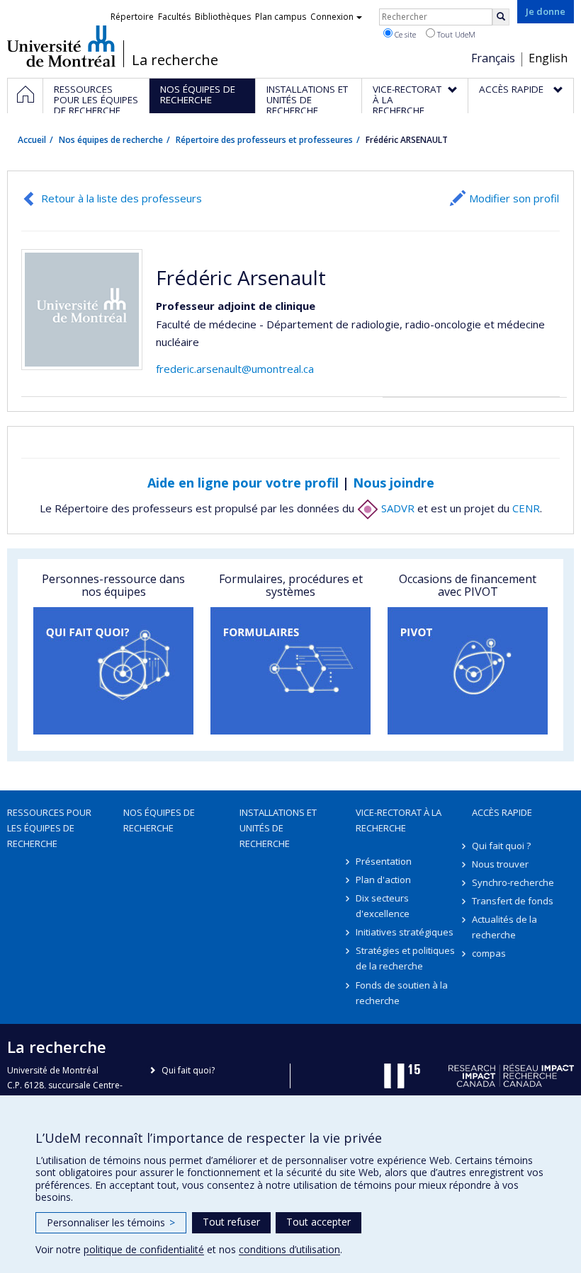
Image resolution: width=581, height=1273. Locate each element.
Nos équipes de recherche (111, 140)
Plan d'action (383, 879)
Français (493, 58)
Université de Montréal (61, 46)
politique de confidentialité (144, 1249)
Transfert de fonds (512, 900)
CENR (526, 508)
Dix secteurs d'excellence (383, 906)
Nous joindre (393, 482)
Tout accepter (318, 1221)
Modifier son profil (514, 198)
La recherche (175, 60)
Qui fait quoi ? (501, 845)
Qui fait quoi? (188, 1070)
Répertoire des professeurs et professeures (264, 140)
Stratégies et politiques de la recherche (405, 958)
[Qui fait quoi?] (113, 671)
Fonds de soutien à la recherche (402, 993)
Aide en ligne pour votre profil (243, 482)
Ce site (404, 34)
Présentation (384, 861)
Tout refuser (231, 1221)
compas (489, 953)
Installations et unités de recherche (278, 828)
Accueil (32, 140)
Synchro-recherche (513, 882)
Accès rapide (502, 812)
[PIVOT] (467, 671)
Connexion (332, 17)
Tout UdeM (455, 34)
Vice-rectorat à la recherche (398, 820)
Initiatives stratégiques (404, 932)
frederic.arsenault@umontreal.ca (235, 369)
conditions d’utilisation (289, 1249)
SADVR (396, 508)
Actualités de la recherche (504, 927)
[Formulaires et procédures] (290, 671)
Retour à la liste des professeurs (121, 198)
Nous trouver (500, 864)
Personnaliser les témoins (111, 1222)
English (548, 58)
